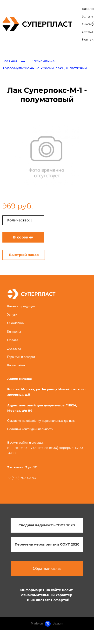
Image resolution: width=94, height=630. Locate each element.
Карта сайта (16, 365)
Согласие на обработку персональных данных (41, 420)
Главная (9, 61)
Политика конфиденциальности (30, 429)
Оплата (12, 340)
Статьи (87, 32)
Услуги (87, 16)
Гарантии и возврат (21, 357)
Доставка (14, 348)
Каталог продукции (21, 306)
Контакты (14, 331)
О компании (15, 323)
